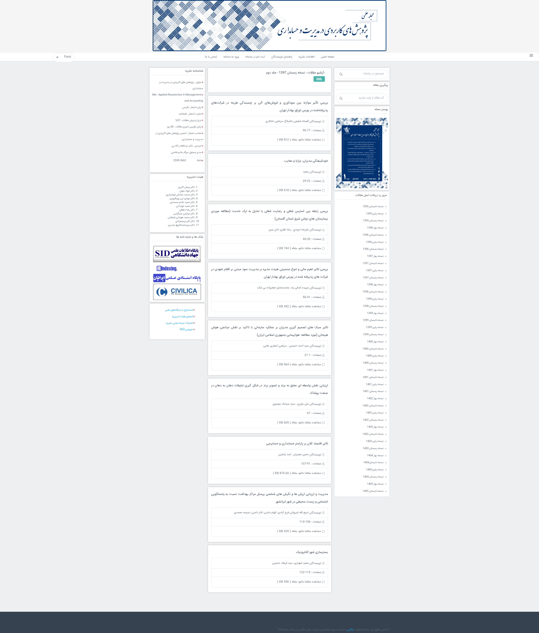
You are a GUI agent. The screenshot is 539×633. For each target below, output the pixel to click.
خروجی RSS (186, 330)
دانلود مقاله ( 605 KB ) (290, 423)
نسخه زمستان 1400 (373, 363)
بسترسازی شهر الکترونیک (312, 552)
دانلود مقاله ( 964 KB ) (290, 364)
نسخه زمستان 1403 (373, 448)
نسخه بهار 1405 (375, 484)
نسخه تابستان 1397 (373, 263)
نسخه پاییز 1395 (375, 214)
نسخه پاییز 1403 (375, 441)
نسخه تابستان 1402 (373, 406)
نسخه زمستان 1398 (373, 306)
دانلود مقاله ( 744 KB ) (290, 248)
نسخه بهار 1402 (375, 399)
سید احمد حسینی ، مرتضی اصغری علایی (286, 346)
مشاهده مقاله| (313, 140)
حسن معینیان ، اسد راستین (293, 454)
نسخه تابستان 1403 (373, 434)
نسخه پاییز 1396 (375, 242)
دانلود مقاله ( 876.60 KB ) (288, 473)
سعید (306, 172)
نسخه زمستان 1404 (373, 477)
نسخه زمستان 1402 (373, 420)
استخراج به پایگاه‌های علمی (179, 310)
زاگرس (350, 630)
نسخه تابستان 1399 (373, 320)
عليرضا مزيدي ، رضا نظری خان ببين (289, 230)
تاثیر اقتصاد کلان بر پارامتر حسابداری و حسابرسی (297, 443)
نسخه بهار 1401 (375, 370)
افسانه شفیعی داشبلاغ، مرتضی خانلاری (287, 121)
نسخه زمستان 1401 (373, 391)
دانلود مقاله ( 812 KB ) (290, 140)
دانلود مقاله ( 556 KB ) (290, 582)
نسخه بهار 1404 (375, 456)
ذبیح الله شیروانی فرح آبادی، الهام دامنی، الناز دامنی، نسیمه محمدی (271, 512)
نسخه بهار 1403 (375, 427)
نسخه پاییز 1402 (375, 413)
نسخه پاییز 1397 (375, 271)
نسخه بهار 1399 (375, 313)
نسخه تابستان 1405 (373, 491)
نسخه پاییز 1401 (375, 384)
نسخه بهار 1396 (375, 228)
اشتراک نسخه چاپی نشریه (179, 323)
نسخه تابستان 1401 (373, 377)
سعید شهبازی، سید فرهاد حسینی (290, 563)
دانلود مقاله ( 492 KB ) (290, 306)
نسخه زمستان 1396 (373, 249)
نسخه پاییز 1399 (375, 327)
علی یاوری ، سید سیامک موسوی (291, 404)
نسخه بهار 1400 (375, 342)
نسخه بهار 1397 (375, 256)
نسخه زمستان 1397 (373, 278)
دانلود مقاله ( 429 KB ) (290, 531)
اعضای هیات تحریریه (182, 317)
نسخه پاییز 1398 (375, 299)
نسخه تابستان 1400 (373, 349)
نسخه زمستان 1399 (373, 335)
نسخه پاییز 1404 (375, 470)
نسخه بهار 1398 (375, 285)
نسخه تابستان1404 (373, 463)
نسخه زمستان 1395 (373, 221)
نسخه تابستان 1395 (373, 207)
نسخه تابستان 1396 (373, 235)
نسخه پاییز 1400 (375, 356)
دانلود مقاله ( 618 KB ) (290, 190)
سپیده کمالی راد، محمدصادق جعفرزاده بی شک (283, 288)
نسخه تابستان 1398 (373, 292)
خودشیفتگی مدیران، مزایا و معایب (306, 161)
